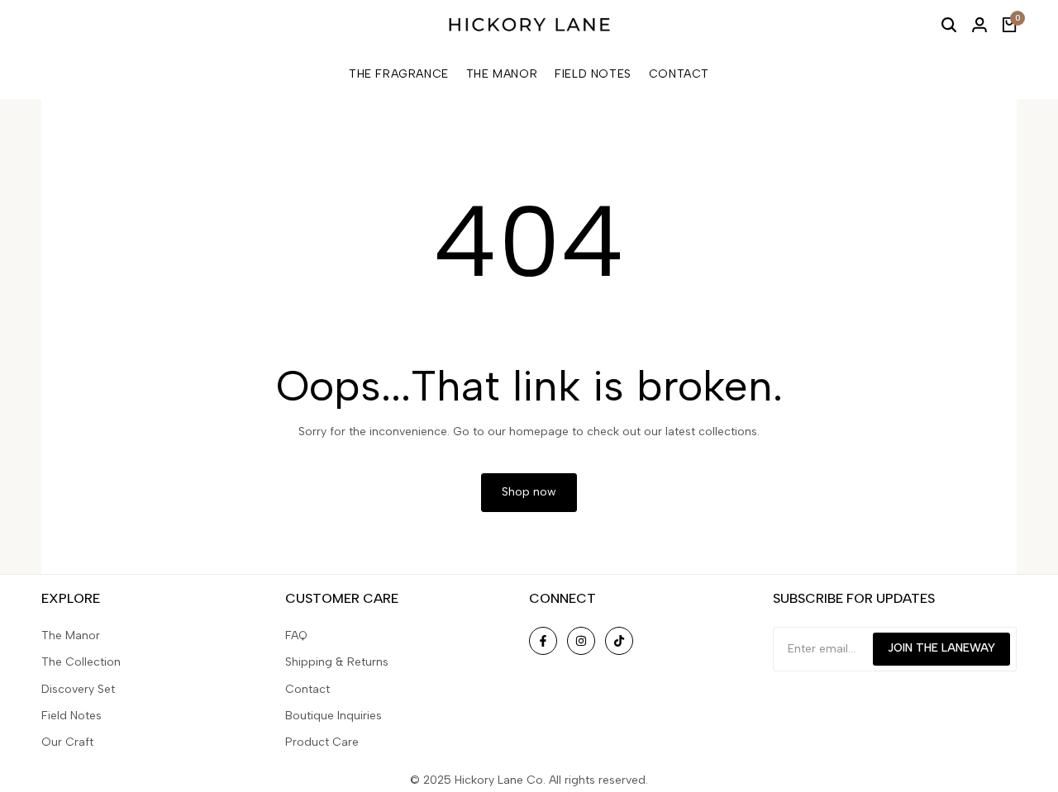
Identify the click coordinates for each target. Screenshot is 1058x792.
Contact (307, 689)
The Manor (70, 635)
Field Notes (71, 716)
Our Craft (67, 742)
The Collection (81, 662)
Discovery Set (78, 689)
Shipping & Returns (336, 662)
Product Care (322, 742)
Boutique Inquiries (333, 716)
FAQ (296, 635)
